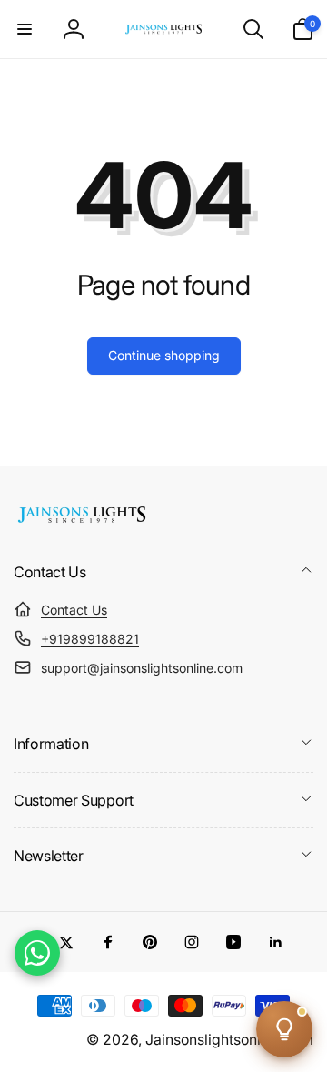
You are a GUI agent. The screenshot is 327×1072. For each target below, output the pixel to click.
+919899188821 (90, 638)
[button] (25, 29)
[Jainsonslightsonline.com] (82, 523)
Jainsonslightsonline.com (229, 1039)
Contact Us (74, 609)
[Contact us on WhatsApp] (37, 953)
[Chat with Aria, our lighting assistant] (284, 1029)
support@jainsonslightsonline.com (142, 668)
